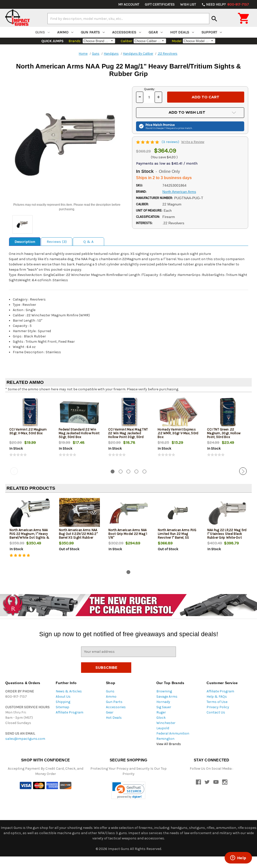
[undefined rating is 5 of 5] (148, 142)
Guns (40, 32)
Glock (161, 717)
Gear (153, 32)
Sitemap (62, 707)
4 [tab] (136, 471)
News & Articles (69, 691)
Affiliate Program (69, 712)
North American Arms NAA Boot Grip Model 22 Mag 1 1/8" (127, 533)
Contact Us (216, 712)
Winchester (165, 723)
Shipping (63, 702)
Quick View (30, 412)
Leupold (162, 728)
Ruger (161, 712)
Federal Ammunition (172, 733)
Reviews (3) (57, 241)
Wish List (188, 4)
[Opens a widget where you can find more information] (238, 858)
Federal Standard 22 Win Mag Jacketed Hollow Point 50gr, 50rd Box (79, 433)
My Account (128, 4)
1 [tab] (112, 471)
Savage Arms (166, 696)
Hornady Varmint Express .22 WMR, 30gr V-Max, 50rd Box (178, 433)
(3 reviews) (171, 142)
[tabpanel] (30, 431)
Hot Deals (179, 32)
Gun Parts (90, 32)
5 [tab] (144, 471)
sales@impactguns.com (25, 739)
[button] (128, 790)
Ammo (63, 32)
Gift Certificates (160, 4)
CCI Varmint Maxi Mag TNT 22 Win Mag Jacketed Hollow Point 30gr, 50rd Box (128, 435)
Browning (164, 691)
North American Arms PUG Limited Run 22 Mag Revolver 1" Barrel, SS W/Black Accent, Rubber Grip (177, 537)
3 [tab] (128, 471)
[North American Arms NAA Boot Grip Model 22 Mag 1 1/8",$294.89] (129, 513)
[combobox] (128, 18)
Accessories (124, 32)
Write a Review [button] (192, 142)
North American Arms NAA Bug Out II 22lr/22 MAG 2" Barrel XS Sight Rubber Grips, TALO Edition (78, 535)
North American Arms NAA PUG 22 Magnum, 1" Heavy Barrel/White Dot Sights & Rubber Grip (29, 535)
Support (209, 32)
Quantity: (149, 89)
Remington (165, 739)
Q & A (88, 241)
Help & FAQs (217, 696)
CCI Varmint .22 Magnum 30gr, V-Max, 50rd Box (28, 431)
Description (25, 241)
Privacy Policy (218, 707)
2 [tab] (120, 471)
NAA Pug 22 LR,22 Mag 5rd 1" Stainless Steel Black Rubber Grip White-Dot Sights (227, 535)
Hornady (163, 702)
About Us (63, 696)
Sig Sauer (163, 707)
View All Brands (168, 744)
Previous (14, 471)
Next (243, 471)
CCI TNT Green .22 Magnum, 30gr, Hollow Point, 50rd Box (223, 433)
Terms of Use (217, 702)
